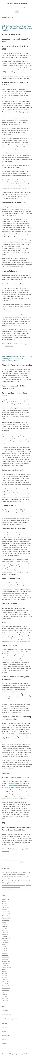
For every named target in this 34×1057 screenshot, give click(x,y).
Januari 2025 (5, 934)
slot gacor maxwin (7, 1014)
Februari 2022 (5, 1000)
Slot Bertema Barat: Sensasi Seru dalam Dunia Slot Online (17, 889)
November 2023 (6, 963)
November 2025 (6, 914)
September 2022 (6, 992)
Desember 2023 (6, 961)
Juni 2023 (4, 973)
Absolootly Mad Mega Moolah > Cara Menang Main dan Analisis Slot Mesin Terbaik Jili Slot (17, 358)
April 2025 (4, 928)
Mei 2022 (4, 994)
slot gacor (4, 1023)
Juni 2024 (4, 949)
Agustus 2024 (5, 944)
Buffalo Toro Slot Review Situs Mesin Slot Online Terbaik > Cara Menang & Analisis (17, 28)
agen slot (28, 344)
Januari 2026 (5, 909)
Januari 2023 (5, 984)
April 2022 (4, 996)
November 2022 (6, 988)
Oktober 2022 (5, 990)
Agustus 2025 (5, 920)
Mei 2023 (4, 975)
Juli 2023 (4, 971)
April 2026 (4, 905)
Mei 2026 (4, 903)
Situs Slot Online (15, 344)
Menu (17, 11)
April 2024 (4, 953)
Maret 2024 (5, 955)
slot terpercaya (6, 1035)
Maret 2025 (5, 930)
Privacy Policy (5, 1054)
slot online (4, 1031)
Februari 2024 (5, 957)
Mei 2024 (4, 951)
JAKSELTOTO (20, 248)
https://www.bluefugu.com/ (9, 1019)
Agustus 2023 (5, 969)
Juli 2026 (4, 901)
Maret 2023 (5, 979)
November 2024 (6, 938)
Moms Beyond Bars (17, 3)
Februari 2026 (5, 907)
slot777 (4, 1039)
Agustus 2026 (5, 899)
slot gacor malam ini (13, 785)
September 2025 (6, 918)
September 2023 (6, 967)
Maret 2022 (5, 998)
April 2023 (4, 977)
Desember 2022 (6, 986)
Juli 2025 (4, 922)
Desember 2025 (6, 911)
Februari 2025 (5, 932)
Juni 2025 (4, 924)
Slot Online (14, 849)
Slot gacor (4, 1043)
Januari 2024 (5, 959)
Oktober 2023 (5, 965)
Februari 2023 (5, 981)
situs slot (4, 1027)
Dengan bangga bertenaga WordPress (19, 1054)
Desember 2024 (6, 936)
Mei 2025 (4, 926)
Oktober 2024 (5, 940)
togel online (5, 1010)
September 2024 (6, 942)
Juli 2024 (4, 946)
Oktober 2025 (5, 916)
